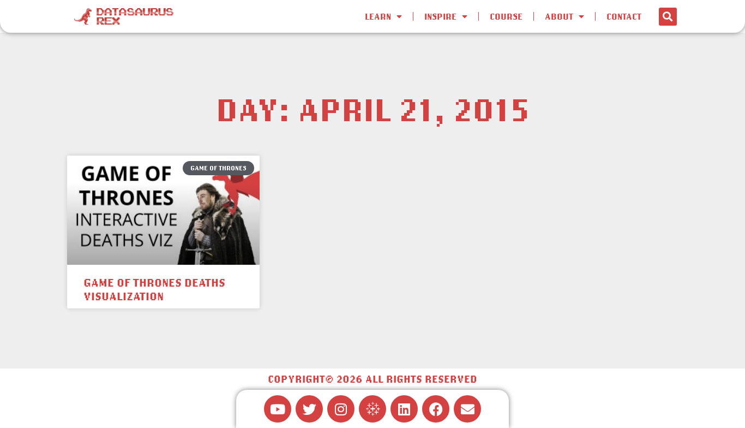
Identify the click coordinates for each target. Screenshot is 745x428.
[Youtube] (277, 409)
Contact (623, 16)
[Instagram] (341, 409)
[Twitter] (309, 409)
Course (506, 16)
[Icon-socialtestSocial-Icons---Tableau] (372, 409)
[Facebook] (435, 409)
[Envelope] (467, 409)
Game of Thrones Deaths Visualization (154, 289)
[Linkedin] (404, 409)
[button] (668, 17)
